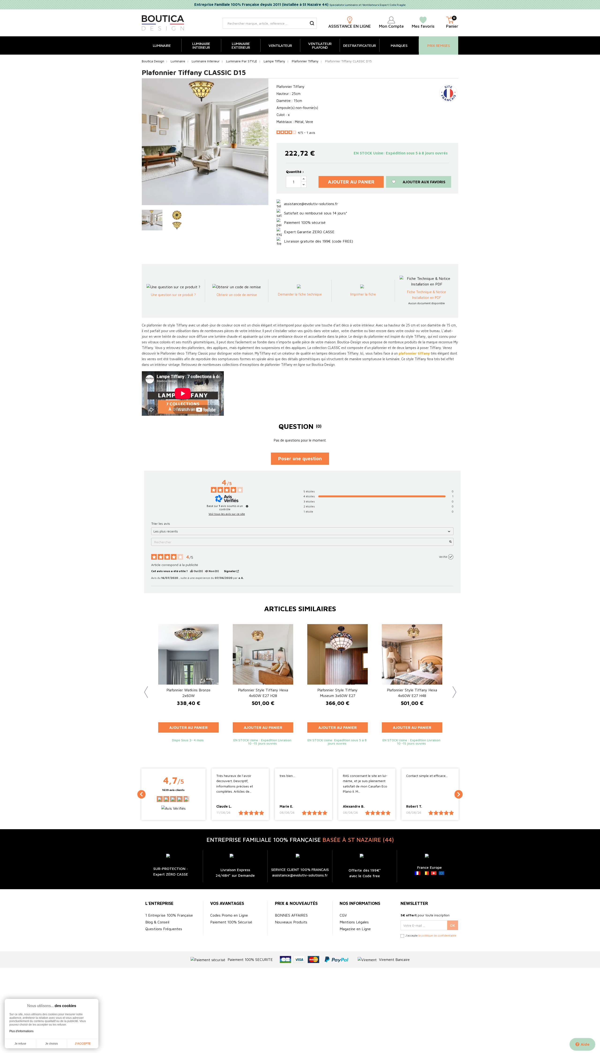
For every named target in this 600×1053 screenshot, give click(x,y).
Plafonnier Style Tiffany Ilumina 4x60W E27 (188, 693)
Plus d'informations (21, 1031)
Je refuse (20, 1043)
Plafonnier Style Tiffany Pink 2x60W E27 (337, 693)
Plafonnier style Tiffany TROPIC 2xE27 (412, 693)
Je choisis (51, 1043)
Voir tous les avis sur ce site (227, 514)
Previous (144, 688)
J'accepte (83, 1043)
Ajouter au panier (351, 181)
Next (452, 688)
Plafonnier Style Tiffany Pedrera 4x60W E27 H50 (263, 693)
